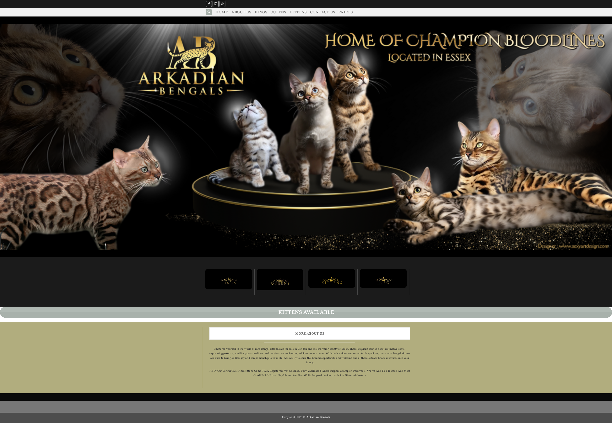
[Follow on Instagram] (216, 4)
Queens (278, 12)
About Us (241, 12)
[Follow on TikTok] (222, 4)
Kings (261, 12)
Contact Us (322, 12)
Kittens (298, 12)
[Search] (209, 12)
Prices (345, 12)
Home (221, 12)
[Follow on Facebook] (209, 4)
